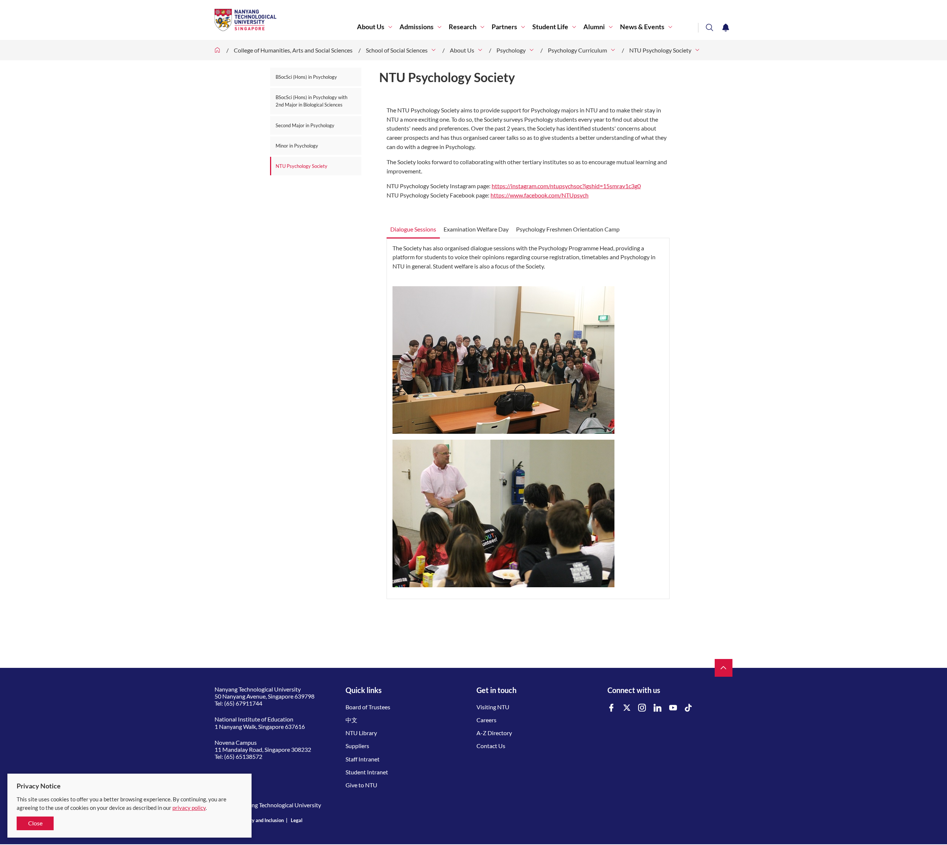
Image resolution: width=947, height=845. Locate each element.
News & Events (642, 27)
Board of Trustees (368, 706)
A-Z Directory (494, 732)
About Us (370, 27)
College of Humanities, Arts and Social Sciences (293, 50)
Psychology (511, 50)
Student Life (550, 27)
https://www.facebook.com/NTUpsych (540, 195)
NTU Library (361, 732)
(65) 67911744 (243, 703)
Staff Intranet (363, 759)
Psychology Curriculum (577, 50)
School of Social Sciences (397, 50)
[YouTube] (673, 708)
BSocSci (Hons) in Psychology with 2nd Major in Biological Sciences (311, 101)
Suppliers (357, 745)
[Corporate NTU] (217, 50)
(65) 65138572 (243, 756)
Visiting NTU (492, 706)
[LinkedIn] (658, 708)
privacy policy (189, 807)
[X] (627, 708)
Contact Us (490, 745)
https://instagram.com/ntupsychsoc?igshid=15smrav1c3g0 (566, 185)
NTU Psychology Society (660, 50)
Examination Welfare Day (476, 229)
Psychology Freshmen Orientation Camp (568, 229)
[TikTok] (688, 708)
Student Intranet (367, 771)
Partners (504, 27)
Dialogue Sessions (413, 229)
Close (35, 823)
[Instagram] (642, 708)
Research (462, 27)
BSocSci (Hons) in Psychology (306, 77)
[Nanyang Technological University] (286, 20)
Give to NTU (361, 784)
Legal (297, 820)
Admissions (417, 27)
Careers (486, 719)
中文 (351, 719)
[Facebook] (611, 708)
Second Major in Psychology (305, 125)
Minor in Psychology (297, 146)
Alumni (594, 27)
